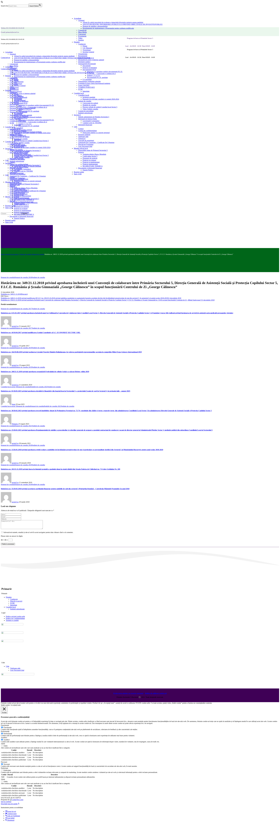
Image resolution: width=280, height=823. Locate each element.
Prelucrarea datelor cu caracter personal (128, 693)
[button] (2, 2)
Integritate (13, 605)
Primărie (9, 597)
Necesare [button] (4, 762)
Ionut (13, 404)
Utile (7, 666)
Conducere (14, 599)
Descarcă (24, 294)
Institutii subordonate (17, 609)
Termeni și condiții (12, 620)
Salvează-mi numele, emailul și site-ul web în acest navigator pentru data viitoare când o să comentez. (38, 532)
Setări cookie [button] (5, 705)
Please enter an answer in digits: (12, 536)
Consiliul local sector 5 (12, 254)
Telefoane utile (15, 668)
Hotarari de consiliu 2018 (23, 277)
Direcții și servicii (16, 601)
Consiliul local (11, 607)
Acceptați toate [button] (15, 705)
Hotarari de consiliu (38, 254)
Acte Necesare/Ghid (17, 670)
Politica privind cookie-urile (15, 616)
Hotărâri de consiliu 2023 (52, 406)
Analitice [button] (4, 737)
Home (3, 254)
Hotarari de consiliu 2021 (23, 426)
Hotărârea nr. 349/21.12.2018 (11, 294)
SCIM (12, 603)
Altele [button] (3, 744)
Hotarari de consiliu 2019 (23, 348)
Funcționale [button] (5, 725)
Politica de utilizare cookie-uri (156, 693)
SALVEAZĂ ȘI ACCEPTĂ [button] (11, 798)
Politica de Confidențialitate (15, 618)
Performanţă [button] (5, 731)
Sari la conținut (6, 802)
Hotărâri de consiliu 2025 (39, 387)
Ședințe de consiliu (25, 254)
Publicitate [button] (4, 768)
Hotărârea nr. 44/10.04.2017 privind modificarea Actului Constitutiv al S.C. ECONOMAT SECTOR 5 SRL (40, 332)
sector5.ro (15, 326)
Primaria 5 (15, 424)
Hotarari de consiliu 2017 (23, 309)
